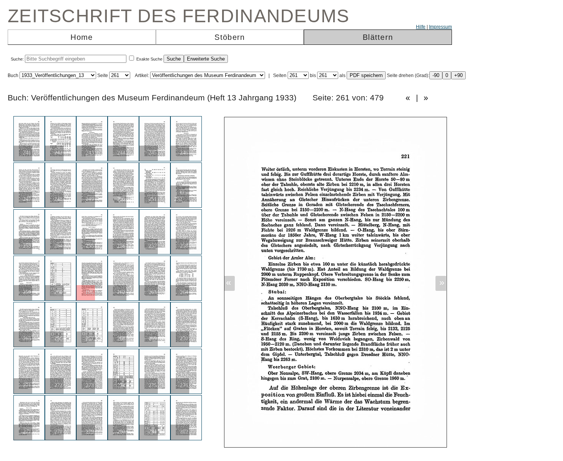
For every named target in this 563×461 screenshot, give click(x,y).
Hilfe (421, 27)
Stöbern (229, 37)
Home (81, 37)
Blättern (378, 37)
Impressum (440, 27)
